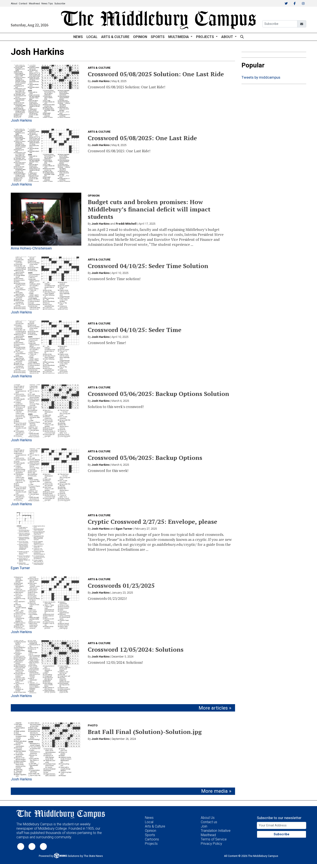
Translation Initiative (216, 831)
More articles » (215, 708)
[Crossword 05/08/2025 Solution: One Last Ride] (46, 91)
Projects (151, 844)
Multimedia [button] (179, 37)
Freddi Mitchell (126, 223)
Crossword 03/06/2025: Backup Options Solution (158, 394)
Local (91, 37)
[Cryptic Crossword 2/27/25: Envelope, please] (46, 538)
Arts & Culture (115, 37)
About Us (208, 818)
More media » (216, 791)
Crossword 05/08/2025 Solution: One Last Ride (156, 74)
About (14, 3)
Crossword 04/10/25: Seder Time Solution (148, 266)
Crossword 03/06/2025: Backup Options (145, 458)
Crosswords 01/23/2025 (121, 585)
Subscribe (59, 3)
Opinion (140, 37)
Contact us (209, 822)
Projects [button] (205, 37)
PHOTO (92, 725)
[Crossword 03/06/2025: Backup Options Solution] (46, 410)
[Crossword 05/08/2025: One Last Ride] (46, 155)
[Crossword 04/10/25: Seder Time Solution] (46, 283)
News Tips (47, 3)
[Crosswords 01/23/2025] (46, 602)
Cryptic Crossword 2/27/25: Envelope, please (152, 522)
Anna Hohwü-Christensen (31, 248)
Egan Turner (20, 568)
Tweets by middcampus (261, 77)
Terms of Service (214, 839)
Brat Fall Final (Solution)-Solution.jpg (145, 732)
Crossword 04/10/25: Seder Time (134, 330)
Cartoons (152, 839)
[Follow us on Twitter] (20, 846)
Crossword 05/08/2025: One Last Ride (142, 138)
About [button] (227, 37)
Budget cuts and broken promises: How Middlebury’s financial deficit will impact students (149, 209)
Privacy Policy (211, 844)
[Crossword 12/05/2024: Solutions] (46, 666)
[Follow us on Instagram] (43, 846)
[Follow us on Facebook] (32, 846)
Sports (158, 37)
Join (204, 826)
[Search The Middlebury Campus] (241, 37)
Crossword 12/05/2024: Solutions (136, 649)
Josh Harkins (21, 120)
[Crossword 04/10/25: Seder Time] (46, 347)
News (78, 37)
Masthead (34, 3)
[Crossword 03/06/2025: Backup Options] (46, 474)
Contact (23, 3)
